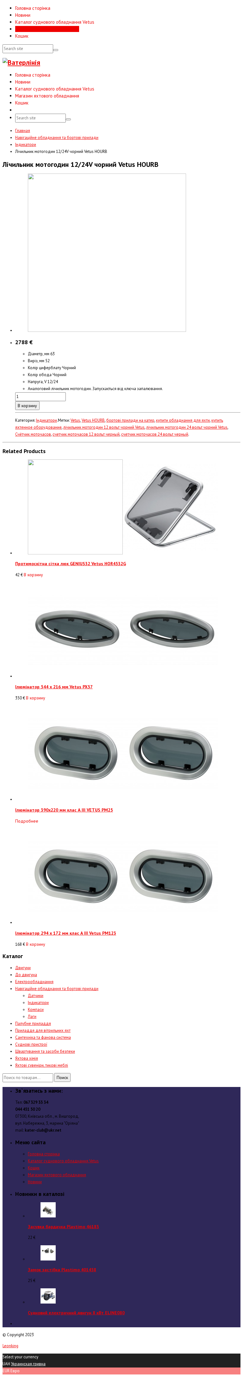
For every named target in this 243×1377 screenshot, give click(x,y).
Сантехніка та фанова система (43, 1037)
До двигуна (26, 974)
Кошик (21, 36)
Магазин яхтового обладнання (47, 29)
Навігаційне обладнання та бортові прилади (56, 137)
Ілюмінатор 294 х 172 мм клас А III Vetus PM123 (65, 933)
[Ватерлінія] (21, 62)
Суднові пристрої (31, 1044)
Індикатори (25, 144)
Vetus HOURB (93, 420)
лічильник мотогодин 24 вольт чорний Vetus (186, 427)
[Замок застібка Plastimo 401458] (48, 1259)
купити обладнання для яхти (183, 420)
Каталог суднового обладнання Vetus (54, 22)
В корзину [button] (33, 575)
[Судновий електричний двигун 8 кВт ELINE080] (48, 1302)
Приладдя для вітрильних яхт (43, 1030)
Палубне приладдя (33, 1023)
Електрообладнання (34, 981)
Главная (22, 130)
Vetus (75, 420)
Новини (22, 15)
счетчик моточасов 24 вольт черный (154, 434)
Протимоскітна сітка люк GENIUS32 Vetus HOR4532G (70, 563)
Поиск (62, 1077)
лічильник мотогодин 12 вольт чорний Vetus (104, 427)
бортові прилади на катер (130, 420)
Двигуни (23, 967)
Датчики (35, 995)
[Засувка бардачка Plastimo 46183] (48, 1216)
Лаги (32, 1016)
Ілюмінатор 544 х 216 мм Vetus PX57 (54, 687)
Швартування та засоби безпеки (45, 1051)
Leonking (10, 1346)
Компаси (36, 1009)
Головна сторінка (32, 8)
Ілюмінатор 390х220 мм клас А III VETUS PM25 (64, 810)
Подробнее (26, 821)
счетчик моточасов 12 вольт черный (86, 434)
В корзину (27, 405)
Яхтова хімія (26, 1058)
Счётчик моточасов (33, 434)
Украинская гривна (28, 1364)
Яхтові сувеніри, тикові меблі (41, 1065)
